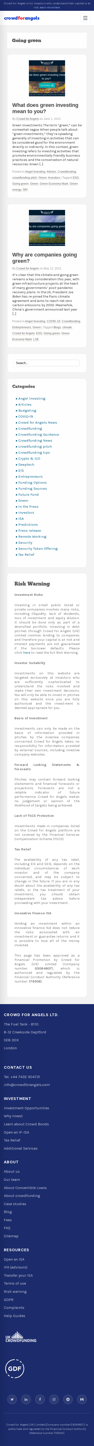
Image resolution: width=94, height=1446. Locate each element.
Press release (29, 530)
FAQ (7, 1228)
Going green (20, 183)
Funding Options (32, 482)
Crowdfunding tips (34, 452)
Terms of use (15, 1283)
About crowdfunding (22, 1195)
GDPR (8, 1299)
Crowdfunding (67, 171)
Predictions (28, 524)
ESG (76, 177)
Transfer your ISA (18, 1275)
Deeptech (26, 464)
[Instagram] (54, 1399)
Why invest (13, 1116)
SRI (25, 189)
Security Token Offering (38, 548)
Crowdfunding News (35, 440)
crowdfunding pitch (24, 177)
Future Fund (28, 494)
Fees (8, 1220)
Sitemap (11, 1236)
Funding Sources (32, 488)
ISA (21, 518)
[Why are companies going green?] (47, 228)
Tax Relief (26, 554)
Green (43, 177)
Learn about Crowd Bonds (26, 1124)
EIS (21, 470)
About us (12, 1171)
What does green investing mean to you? (45, 108)
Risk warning (15, 1291)
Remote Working (32, 536)
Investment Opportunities (26, 1108)
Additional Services (21, 1148)
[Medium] (82, 1399)
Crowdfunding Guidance (38, 434)
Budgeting (27, 410)
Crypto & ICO (29, 458)
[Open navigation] (85, 18)
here (26, 653)
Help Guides (14, 1315)
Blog (8, 1211)
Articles (51, 171)
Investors (54, 177)
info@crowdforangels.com (27, 1084)
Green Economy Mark (54, 183)
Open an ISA (14, 1259)
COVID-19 (53, 321)
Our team (12, 1179)
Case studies (15, 1204)
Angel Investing (35, 171)
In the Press (28, 506)
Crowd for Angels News (37, 422)
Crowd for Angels (27, 119)
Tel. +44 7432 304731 (22, 1076)
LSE (36, 339)
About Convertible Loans (25, 1187)
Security (25, 542)
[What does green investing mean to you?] (47, 78)
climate (67, 327)
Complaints (14, 1307)
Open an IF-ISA (16, 1132)
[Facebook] (40, 1399)
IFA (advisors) (15, 1267)
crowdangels (21, 18)
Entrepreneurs (21, 327)
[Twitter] (12, 1399)
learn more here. (50, 7)
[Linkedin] (26, 1399)
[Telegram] (68, 1399)
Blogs (57, 327)
